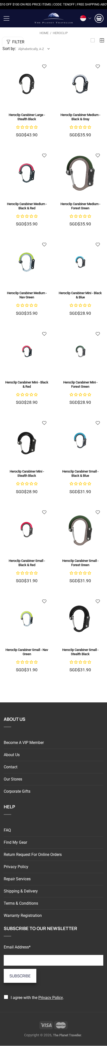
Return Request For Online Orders (33, 854)
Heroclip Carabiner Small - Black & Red (27, 563)
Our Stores (13, 779)
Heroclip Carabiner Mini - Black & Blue (80, 295)
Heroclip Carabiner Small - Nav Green (26, 652)
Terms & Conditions (21, 903)
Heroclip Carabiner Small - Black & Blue (80, 473)
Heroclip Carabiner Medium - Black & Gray (80, 117)
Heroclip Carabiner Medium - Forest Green (80, 206)
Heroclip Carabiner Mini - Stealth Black (27, 473)
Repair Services (17, 879)
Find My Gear (15, 842)
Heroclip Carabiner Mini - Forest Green (80, 384)
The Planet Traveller (53, 18)
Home (44, 33)
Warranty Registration (23, 915)
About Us (12, 754)
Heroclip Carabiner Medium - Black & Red (27, 206)
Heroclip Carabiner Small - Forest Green (80, 563)
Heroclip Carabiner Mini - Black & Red (26, 384)
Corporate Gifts (17, 791)
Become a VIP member (24, 742)
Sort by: (9, 48)
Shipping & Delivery (21, 891)
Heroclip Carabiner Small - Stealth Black (80, 652)
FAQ (7, 830)
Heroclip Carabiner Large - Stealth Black (27, 117)
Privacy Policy (16, 866)
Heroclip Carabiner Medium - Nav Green (27, 295)
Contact (10, 767)
